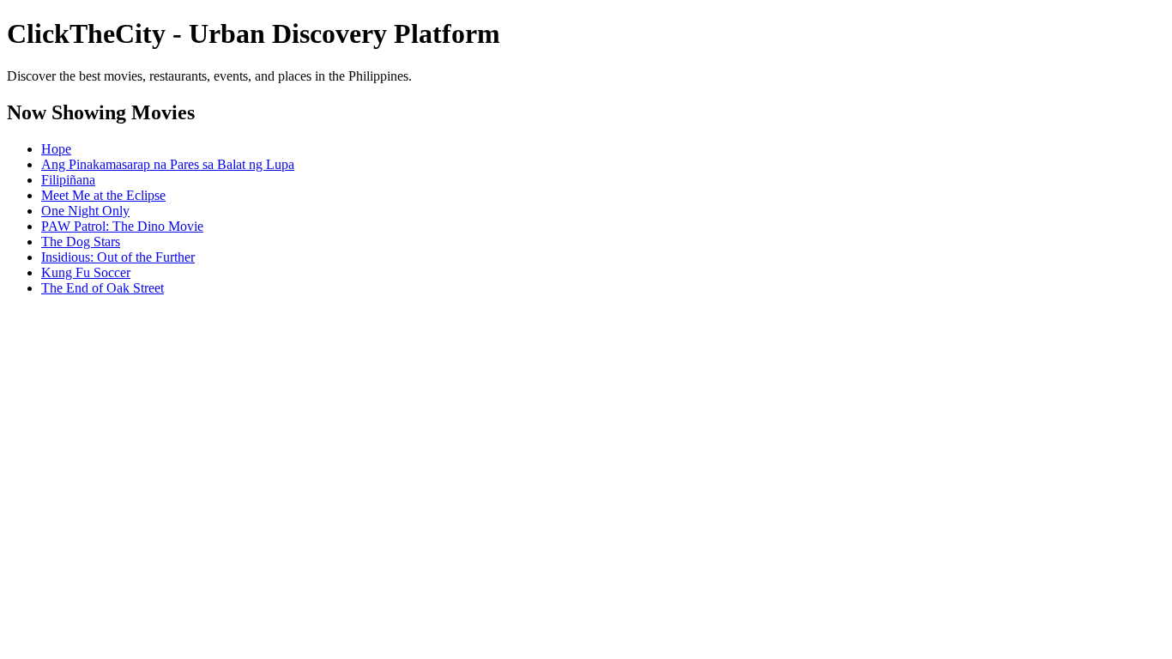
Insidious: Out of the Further (118, 257)
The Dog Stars (80, 241)
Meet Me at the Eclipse (103, 195)
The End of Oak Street (102, 288)
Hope (56, 149)
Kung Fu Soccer (85, 272)
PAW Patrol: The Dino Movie (122, 226)
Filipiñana (68, 179)
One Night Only (85, 210)
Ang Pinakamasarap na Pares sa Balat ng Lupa (167, 164)
